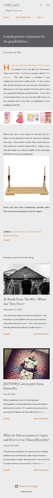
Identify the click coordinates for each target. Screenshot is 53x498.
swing (15, 235)
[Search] (41, 5)
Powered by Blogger (28, 486)
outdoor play (33, 231)
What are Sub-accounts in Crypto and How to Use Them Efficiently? (26, 437)
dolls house (18, 231)
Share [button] (6, 240)
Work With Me (23, 17)
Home (6, 17)
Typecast (11, 5)
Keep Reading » (42, 334)
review (7, 235)
